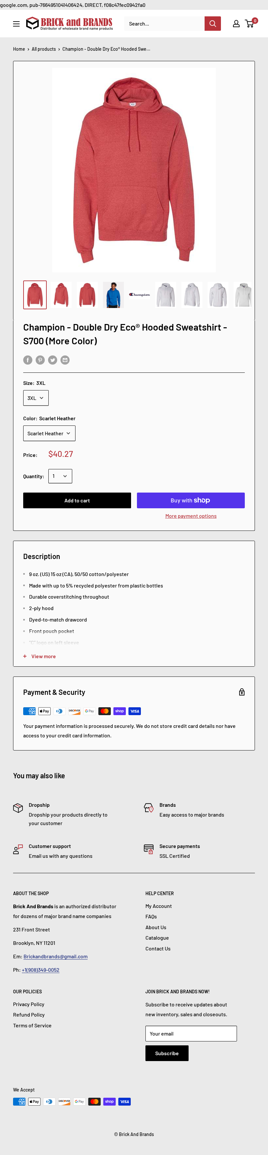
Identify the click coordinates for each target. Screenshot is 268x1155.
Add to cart (77, 500)
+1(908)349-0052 (40, 969)
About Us (155, 927)
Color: (49, 418)
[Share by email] (65, 359)
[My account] (236, 23)
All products (44, 49)
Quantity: (33, 476)
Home (19, 49)
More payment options (191, 516)
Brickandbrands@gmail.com (56, 956)
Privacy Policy (28, 1004)
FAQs (151, 916)
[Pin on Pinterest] (40, 359)
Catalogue (157, 937)
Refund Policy (29, 1014)
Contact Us (158, 948)
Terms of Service (32, 1025)
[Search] (213, 23)
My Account (158, 906)
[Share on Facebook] (27, 359)
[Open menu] (16, 24)
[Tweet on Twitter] (52, 359)
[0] (249, 23)
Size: (34, 383)
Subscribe (167, 1053)
